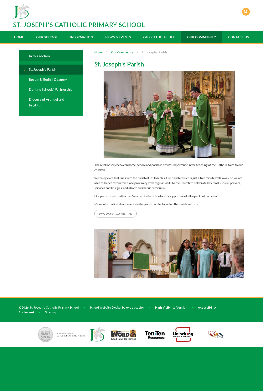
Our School (47, 37)
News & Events (118, 37)
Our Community (201, 37)
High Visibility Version (171, 307)
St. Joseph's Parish (154, 52)
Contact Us (238, 37)
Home (19, 37)
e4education (135, 307)
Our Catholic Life (159, 37)
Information (81, 37)
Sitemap (51, 312)
